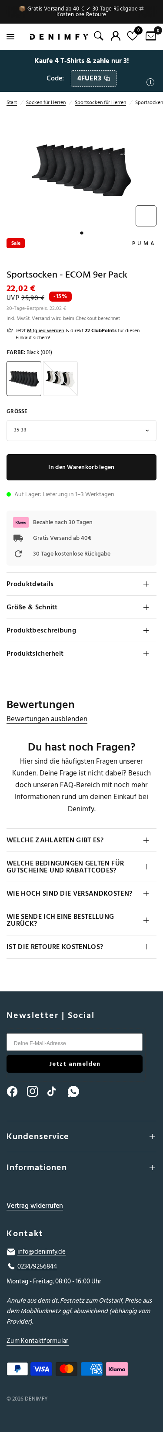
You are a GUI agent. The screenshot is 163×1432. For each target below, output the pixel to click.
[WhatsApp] (77, 1091)
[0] (149, 37)
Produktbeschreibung (41, 630)
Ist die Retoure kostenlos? (55, 946)
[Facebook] (16, 1091)
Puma (144, 243)
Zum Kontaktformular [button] (38, 1341)
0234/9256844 (37, 1267)
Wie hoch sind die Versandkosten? (69, 893)
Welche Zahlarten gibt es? (55, 840)
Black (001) (24, 378)
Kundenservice (38, 1137)
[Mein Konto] (115, 36)
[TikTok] (57, 1091)
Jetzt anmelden (74, 1064)
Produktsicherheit (35, 653)
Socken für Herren (46, 102)
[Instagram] (36, 1091)
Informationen (37, 1168)
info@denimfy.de (41, 1252)
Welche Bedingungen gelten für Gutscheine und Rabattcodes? (65, 867)
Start (12, 102)
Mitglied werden (45, 331)
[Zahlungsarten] (81, 1371)
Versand (41, 318)
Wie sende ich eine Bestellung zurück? (60, 920)
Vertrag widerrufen (35, 1205)
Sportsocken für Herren (100, 102)
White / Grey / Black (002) (60, 378)
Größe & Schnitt (32, 607)
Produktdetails (30, 584)
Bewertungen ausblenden (47, 719)
